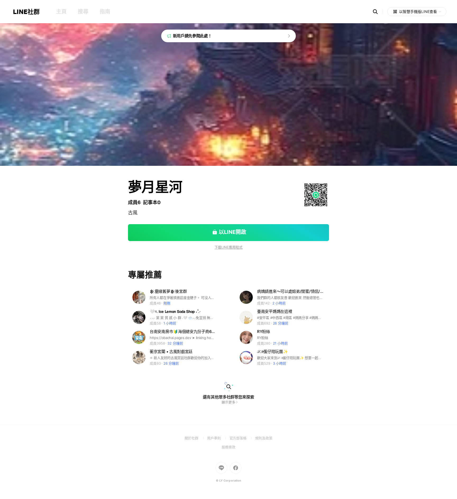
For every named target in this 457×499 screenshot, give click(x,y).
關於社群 (196, 438)
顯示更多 (228, 402)
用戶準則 (218, 438)
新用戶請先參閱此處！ (192, 35)
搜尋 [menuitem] (83, 11)
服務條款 (228, 447)
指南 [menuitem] (105, 11)
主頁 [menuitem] (61, 11)
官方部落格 (242, 438)
